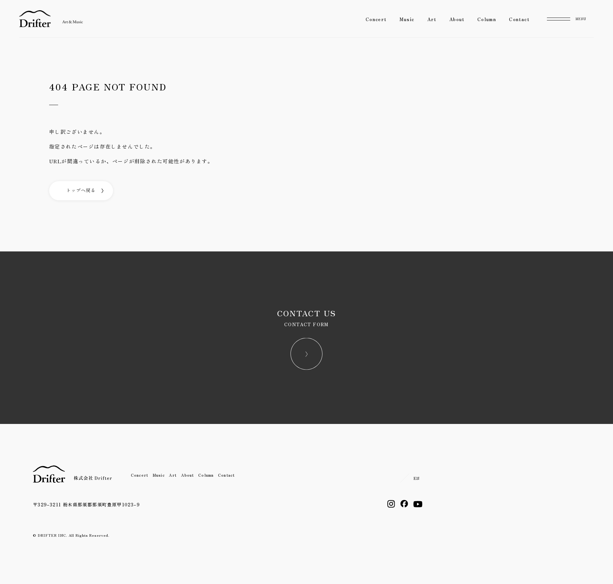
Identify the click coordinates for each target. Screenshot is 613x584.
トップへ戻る (80, 190)
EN (416, 478)
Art (431, 19)
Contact (519, 19)
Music (406, 19)
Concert (376, 19)
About (457, 19)
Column (486, 19)
